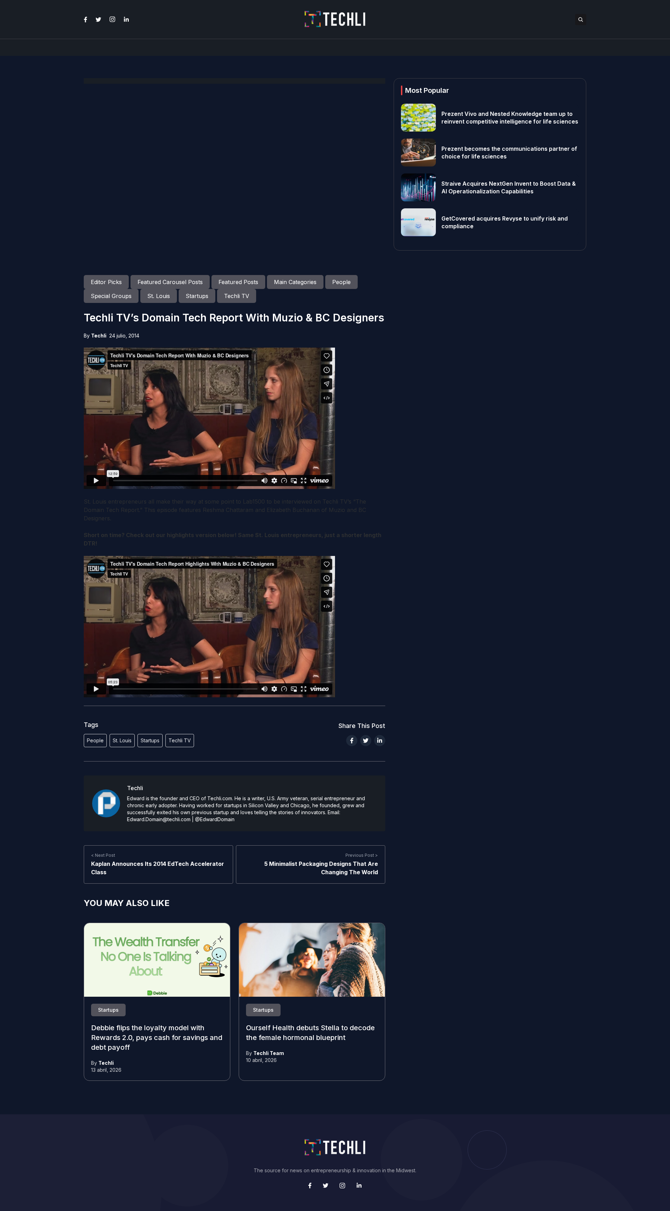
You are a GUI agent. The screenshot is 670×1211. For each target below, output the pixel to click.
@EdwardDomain (214, 819)
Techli (98, 336)
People (95, 740)
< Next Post (103, 855)
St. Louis (122, 740)
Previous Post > (361, 855)
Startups (150, 740)
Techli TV (180, 740)
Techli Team (268, 1053)
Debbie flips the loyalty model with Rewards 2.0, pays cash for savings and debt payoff (156, 1038)
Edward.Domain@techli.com (159, 819)
